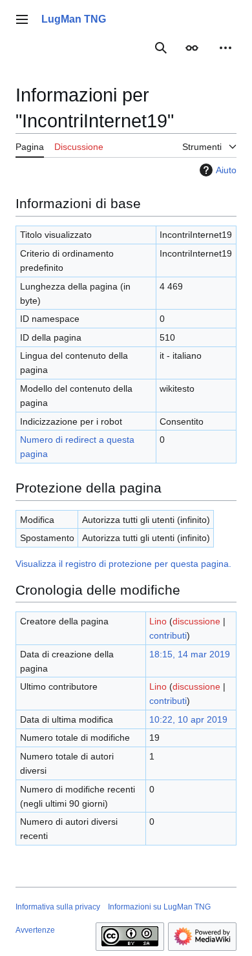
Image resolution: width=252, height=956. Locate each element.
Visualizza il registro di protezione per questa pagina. (123, 563)
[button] (22, 19)
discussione (196, 621)
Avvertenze (35, 930)
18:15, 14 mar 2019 (189, 654)
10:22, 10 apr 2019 (188, 719)
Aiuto (226, 170)
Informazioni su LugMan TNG (159, 906)
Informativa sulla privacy (58, 906)
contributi (168, 635)
